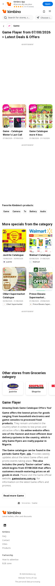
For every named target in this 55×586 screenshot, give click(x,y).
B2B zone (7, 563)
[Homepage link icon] (19, 503)
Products (6, 548)
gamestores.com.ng (23, 478)
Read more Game (14, 495)
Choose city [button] (46, 17)
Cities (4, 544)
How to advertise (10, 559)
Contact (6, 540)
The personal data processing (27, 582)
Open (47, 3)
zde (29, 453)
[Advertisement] (27, 73)
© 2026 (27, 574)
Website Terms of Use (27, 578)
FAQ (4, 536)
